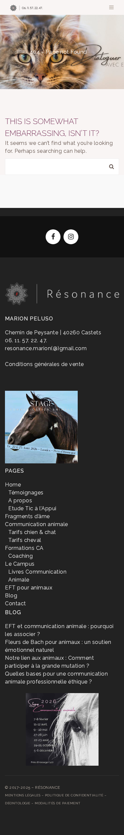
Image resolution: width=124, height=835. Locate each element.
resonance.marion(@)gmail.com (46, 348)
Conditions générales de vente (44, 364)
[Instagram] (70, 236)
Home (13, 52)
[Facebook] (53, 236)
